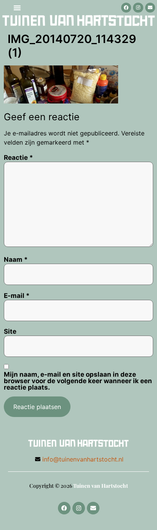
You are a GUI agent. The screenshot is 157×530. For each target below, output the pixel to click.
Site (10, 331)
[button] (17, 7)
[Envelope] (150, 8)
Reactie (18, 157)
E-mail (17, 296)
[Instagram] (138, 8)
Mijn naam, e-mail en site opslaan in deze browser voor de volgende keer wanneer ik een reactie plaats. (78, 381)
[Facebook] (126, 8)
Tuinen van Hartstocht (100, 485)
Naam (16, 259)
